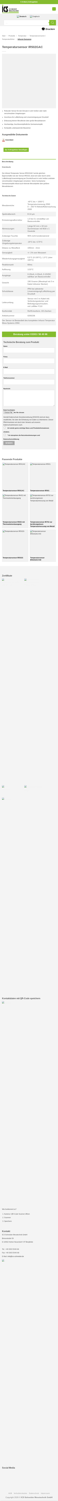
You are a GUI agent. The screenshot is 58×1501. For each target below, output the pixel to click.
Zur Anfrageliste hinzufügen (16, 150)
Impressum (45, 1493)
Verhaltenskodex (20, 1493)
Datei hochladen (9, 410)
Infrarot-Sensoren (24, 39)
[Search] (52, 22)
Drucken (48, 29)
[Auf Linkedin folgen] (5, 1474)
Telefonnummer (9, 378)
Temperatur (22, 36)
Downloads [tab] (6, 167)
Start (3, 36)
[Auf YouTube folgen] (11, 1474)
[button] (54, 9)
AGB (10, 1493)
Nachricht (6, 388)
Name (5, 346)
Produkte (11, 36)
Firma (5, 357)
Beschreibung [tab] (7, 162)
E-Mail (5, 367)
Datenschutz (34, 1493)
